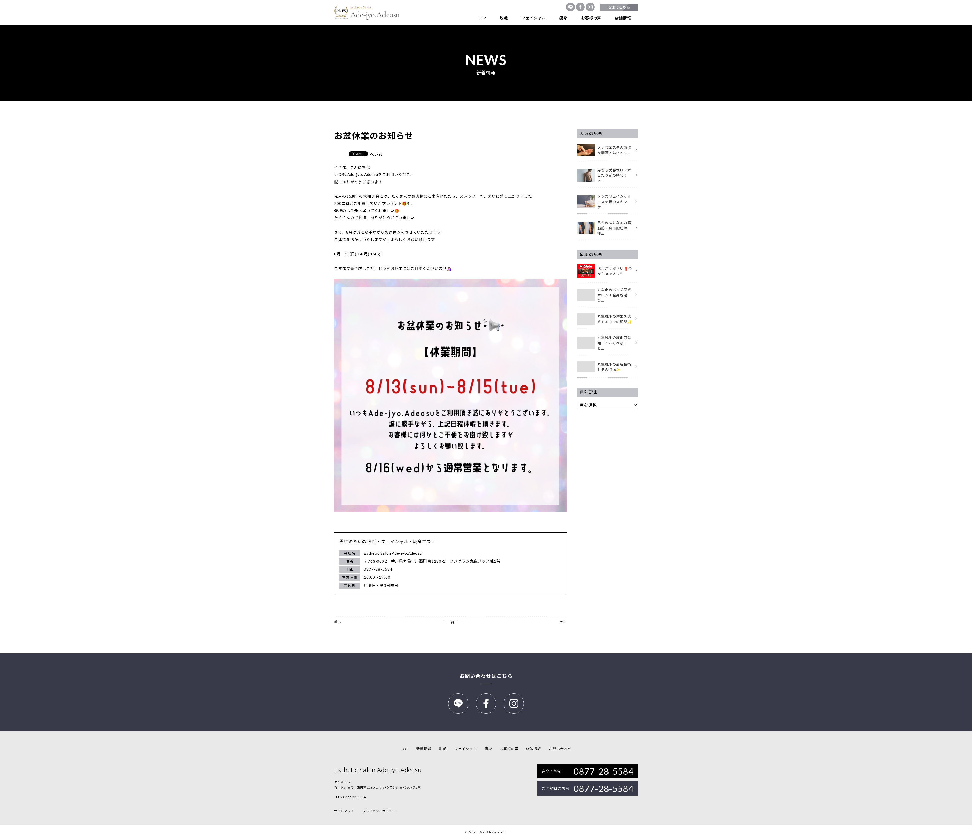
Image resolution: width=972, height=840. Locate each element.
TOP (482, 18)
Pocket (375, 154)
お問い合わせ (560, 749)
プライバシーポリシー (379, 811)
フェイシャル (534, 18)
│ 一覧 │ (450, 622)
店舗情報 (623, 18)
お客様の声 (591, 18)
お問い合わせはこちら (486, 676)
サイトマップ (344, 811)
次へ (563, 621)
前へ (338, 621)
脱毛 (504, 18)
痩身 (563, 18)
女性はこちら (619, 7)
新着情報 (424, 749)
